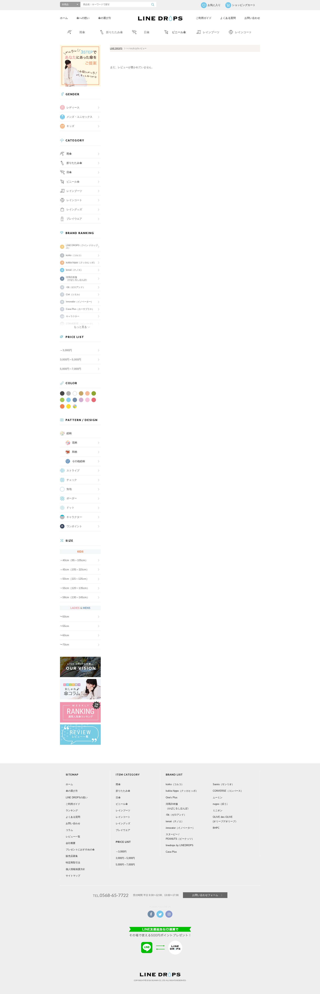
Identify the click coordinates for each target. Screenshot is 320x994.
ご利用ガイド (203, 17)
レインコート (123, 817)
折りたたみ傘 (74, 162)
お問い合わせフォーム (205, 895)
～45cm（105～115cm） (74, 569)
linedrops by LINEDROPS (179, 845)
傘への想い (82, 17)
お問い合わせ (252, 17)
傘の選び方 (104, 17)
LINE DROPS (116, 48)
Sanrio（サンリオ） (223, 784)
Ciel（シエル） (73, 294)
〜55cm (64, 625)
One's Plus (171, 797)
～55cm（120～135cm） (74, 588)
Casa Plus (171, 851)
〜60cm (64, 635)
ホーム (64, 17)
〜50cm (64, 616)
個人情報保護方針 (75, 869)
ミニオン (217, 810)
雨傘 (69, 153)
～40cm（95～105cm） (74, 560)
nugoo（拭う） (221, 804)
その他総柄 (78, 461)
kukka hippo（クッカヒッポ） (81, 262)
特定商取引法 (73, 862)
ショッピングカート (243, 5)
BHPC (216, 827)
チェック (71, 479)
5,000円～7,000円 (70, 368)
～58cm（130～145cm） (74, 597)
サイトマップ (73, 875)
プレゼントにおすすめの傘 (80, 849)
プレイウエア (74, 218)
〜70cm (64, 644)
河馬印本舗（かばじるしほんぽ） (77, 278)
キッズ (70, 126)
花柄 (74, 442)
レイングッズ (74, 209)
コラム (69, 830)
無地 (69, 489)
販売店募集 (72, 856)
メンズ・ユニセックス (79, 116)
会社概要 (70, 843)
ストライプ (72, 470)
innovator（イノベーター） (79, 301)
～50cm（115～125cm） (74, 578)
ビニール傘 (72, 181)
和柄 (74, 451)
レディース (72, 107)
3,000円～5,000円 (70, 359)
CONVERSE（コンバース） (228, 790)
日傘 (69, 172)
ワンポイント (74, 526)
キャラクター (74, 517)
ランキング (72, 810)
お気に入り (214, 5)
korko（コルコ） (74, 255)
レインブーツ (123, 810)
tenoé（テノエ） (74, 270)
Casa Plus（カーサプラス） (80, 309)
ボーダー (71, 498)
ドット (70, 507)
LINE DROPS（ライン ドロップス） (82, 246)
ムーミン (217, 797)
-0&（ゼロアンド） (75, 287)
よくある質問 (228, 17)
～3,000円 (66, 350)
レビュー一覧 (73, 836)
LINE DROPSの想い (77, 797)
